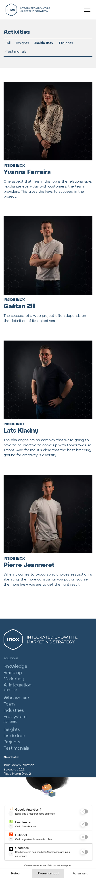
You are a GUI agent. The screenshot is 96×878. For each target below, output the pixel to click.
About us (10, 690)
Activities (10, 722)
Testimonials (16, 51)
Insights (22, 43)
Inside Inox (44, 43)
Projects (66, 43)
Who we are (16, 698)
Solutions (11, 658)
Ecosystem (15, 717)
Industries (14, 710)
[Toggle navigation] (88, 9)
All (8, 43)
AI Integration (17, 685)
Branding (13, 673)
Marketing (14, 679)
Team (9, 704)
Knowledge (15, 666)
